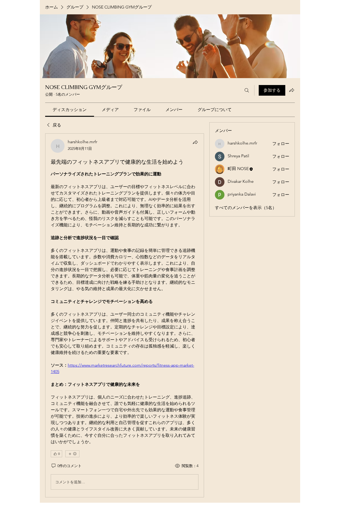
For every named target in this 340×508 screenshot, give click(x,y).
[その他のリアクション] (72, 453)
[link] (70, 109)
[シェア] (195, 142)
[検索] (247, 90)
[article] (124, 315)
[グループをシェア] (291, 90)
